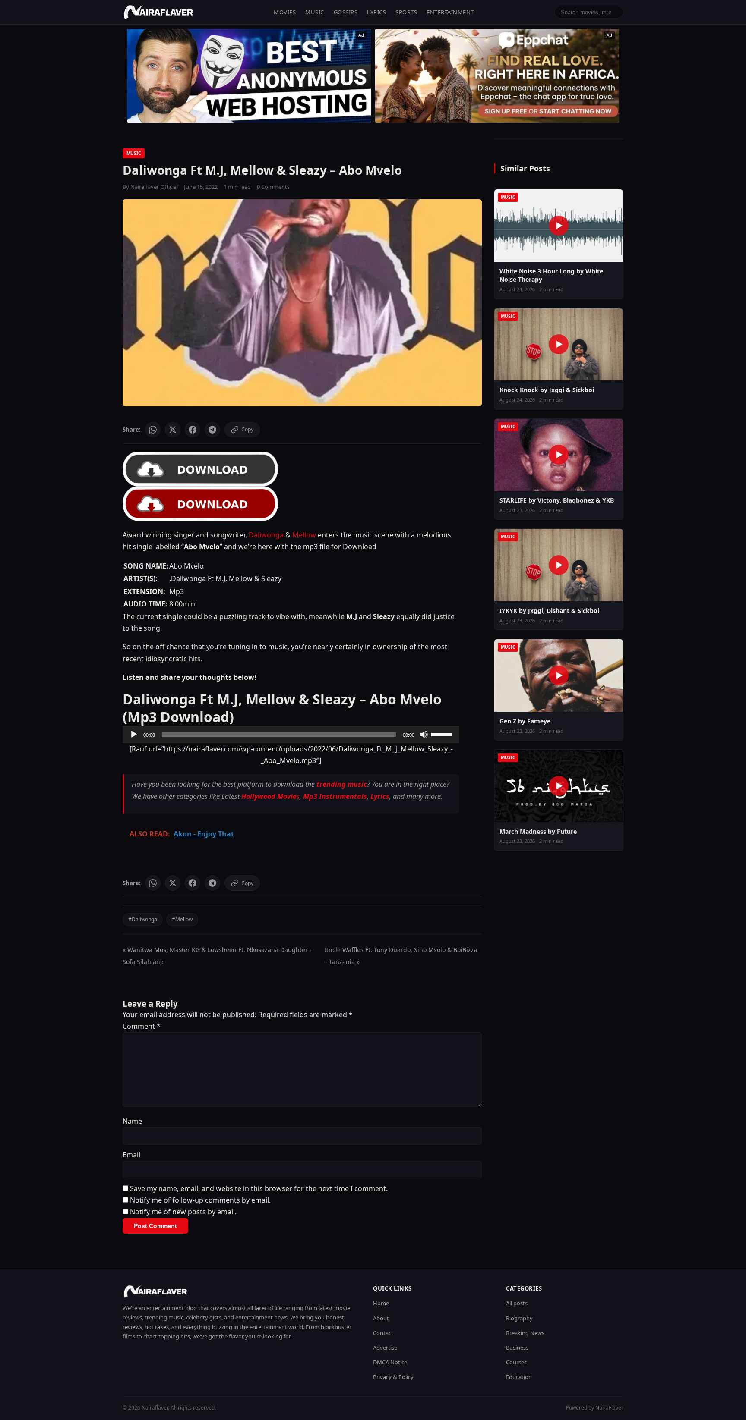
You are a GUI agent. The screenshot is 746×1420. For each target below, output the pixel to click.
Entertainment (450, 12)
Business (517, 1347)
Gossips (346, 12)
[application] (291, 734)
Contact (383, 1333)
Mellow (304, 535)
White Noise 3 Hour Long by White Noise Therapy (551, 275)
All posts (517, 1303)
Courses (516, 1362)
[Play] (134, 734)
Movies (285, 12)
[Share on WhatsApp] (153, 429)
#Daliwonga (142, 919)
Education (519, 1377)
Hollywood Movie (269, 796)
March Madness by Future (538, 831)
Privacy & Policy (393, 1377)
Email (131, 1154)
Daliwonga (266, 535)
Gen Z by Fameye (524, 721)
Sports (406, 12)
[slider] (443, 733)
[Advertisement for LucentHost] (249, 76)
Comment (142, 1026)
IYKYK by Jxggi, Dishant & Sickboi (549, 610)
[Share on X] (172, 429)
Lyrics (376, 12)
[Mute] (424, 734)
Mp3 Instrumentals (335, 796)
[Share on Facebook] (192, 429)
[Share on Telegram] (212, 429)
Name (132, 1121)
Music (314, 12)
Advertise (385, 1347)
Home (381, 1303)
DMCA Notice (390, 1362)
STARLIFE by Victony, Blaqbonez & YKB (556, 500)
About (381, 1318)
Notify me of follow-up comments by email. (200, 1200)
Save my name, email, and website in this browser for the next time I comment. (259, 1188)
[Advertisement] (497, 76)
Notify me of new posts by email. (183, 1211)
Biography (519, 1318)
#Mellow (182, 919)
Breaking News (525, 1333)
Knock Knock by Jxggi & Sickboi (546, 390)
